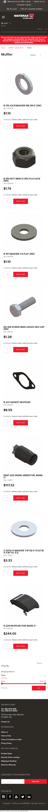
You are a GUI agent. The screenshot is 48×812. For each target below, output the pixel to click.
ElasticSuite (24, 811)
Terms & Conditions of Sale (11, 740)
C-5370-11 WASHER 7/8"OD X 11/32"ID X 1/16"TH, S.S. (23, 552)
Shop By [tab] (5, 666)
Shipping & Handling (8, 761)
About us (4, 732)
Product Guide (6, 754)
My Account (12, 9)
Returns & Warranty (8, 765)
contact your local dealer (23, 42)
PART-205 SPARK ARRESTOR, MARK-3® (23, 476)
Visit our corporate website (31, 9)
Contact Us (5, 722)
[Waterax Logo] (24, 16)
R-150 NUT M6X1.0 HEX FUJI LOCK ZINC (21, 180)
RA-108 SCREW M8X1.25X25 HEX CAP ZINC (23, 328)
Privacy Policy (6, 743)
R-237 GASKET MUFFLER (16, 402)
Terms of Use (6, 736)
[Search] (45, 29)
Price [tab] (3, 675)
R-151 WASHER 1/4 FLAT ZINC (19, 254)
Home (3, 48)
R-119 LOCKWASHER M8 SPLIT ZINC (22, 106)
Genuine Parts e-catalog (10, 757)
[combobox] (24, 29)
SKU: (5, 108)
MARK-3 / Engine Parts (16, 48)
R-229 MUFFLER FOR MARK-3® (19, 626)
